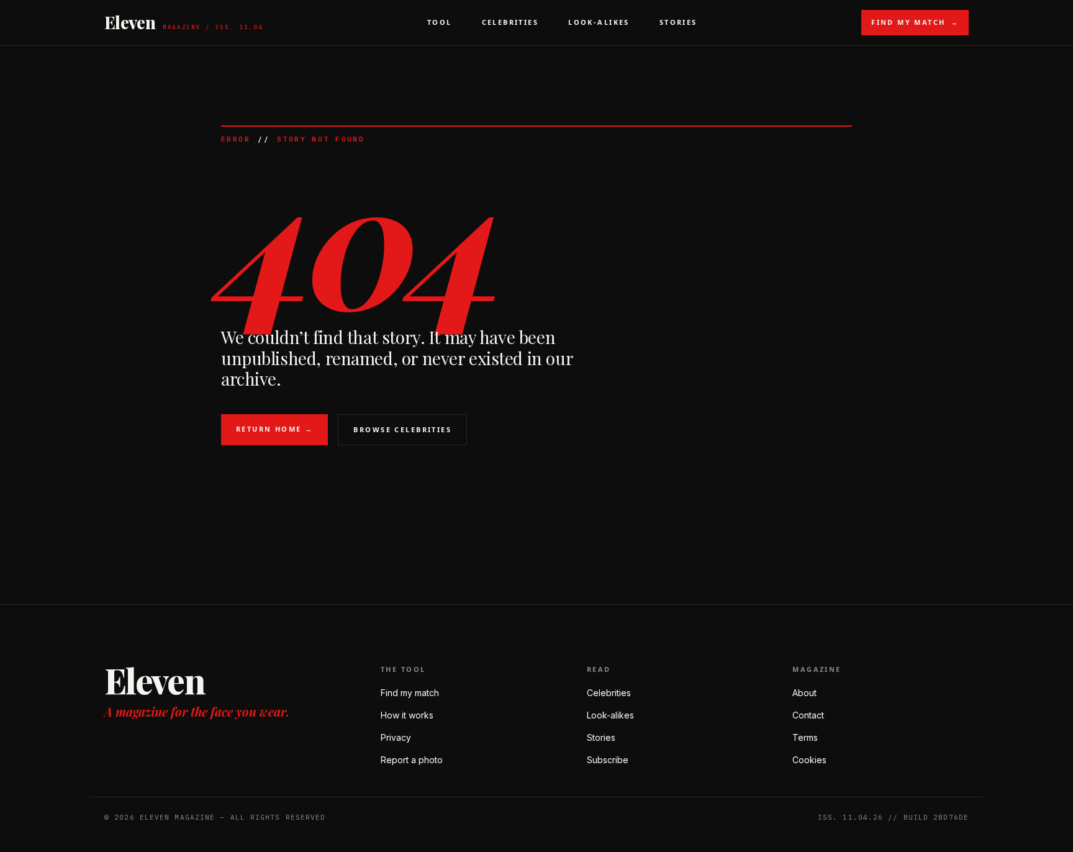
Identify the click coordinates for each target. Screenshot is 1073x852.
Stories (678, 22)
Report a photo (412, 760)
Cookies (809, 760)
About (804, 692)
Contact (808, 715)
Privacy (396, 737)
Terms (805, 737)
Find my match (410, 692)
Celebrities (510, 22)
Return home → (274, 428)
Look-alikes (610, 715)
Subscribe (607, 760)
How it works (407, 715)
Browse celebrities (402, 429)
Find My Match (915, 22)
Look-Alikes (599, 22)
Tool (439, 22)
